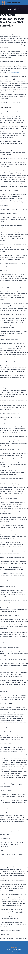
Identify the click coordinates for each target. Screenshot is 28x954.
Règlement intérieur (14, 947)
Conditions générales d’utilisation (14, 949)
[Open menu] (25, 3)
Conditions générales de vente (14, 951)
